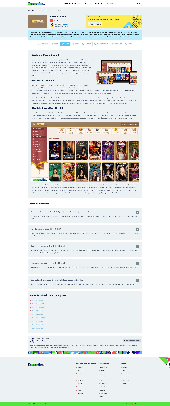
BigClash (80, 393)
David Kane (65, 24)
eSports (125, 377)
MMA (124, 370)
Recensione (44, 44)
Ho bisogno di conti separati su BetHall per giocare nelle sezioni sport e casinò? (60, 212)
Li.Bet (79, 386)
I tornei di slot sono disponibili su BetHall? (46, 229)
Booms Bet (81, 370)
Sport (86, 3)
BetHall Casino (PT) (38, 304)
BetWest (102, 370)
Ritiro (77, 44)
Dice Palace (103, 367)
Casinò (66, 44)
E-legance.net (138, 403)
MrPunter (80, 380)
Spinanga (80, 367)
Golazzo (102, 390)
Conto (130, 44)
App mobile (118, 44)
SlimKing (102, 373)
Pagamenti (110, 3)
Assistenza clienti (102, 44)
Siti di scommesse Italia (71, 3)
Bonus (56, 44)
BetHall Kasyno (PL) (38, 314)
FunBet (80, 373)
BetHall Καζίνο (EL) (37, 328)
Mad (101, 396)
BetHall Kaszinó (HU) (38, 318)
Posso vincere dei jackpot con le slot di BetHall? (48, 263)
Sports (123, 363)
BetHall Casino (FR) (38, 325)
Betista (80, 390)
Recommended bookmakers (86, 363)
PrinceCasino (104, 386)
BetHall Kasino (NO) (38, 311)
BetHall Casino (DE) (38, 307)
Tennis (124, 383)
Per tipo (97, 3)
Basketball (126, 380)
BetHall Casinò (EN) (38, 300)
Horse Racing (126, 373)
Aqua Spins (103, 393)
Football (125, 367)
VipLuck (102, 377)
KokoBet (80, 383)
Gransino (102, 383)
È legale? (88, 44)
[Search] (140, 3)
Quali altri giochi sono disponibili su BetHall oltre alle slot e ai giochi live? (57, 280)
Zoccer (102, 380)
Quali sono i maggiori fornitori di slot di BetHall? (48, 246)
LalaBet (80, 377)
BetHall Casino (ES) (38, 321)
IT (135, 3)
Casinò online (104, 363)
